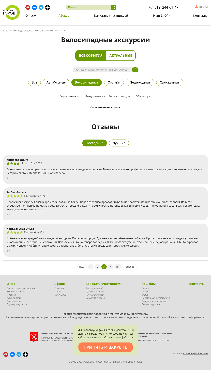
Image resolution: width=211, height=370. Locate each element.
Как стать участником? (111, 15)
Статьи (145, 288)
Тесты (144, 291)
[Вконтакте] (34, 7)
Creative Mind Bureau (195, 353)
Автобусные (56, 82)
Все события (91, 55)
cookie (111, 330)
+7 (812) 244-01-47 (163, 7)
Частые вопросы (95, 294)
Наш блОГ (161, 15)
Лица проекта (14, 297)
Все (34, 82)
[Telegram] (41, 7)
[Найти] (113, 7)
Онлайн (114, 82)
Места (57, 291)
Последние (94, 143)
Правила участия (95, 291)
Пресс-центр (13, 301)
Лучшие (119, 143)
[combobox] (96, 96)
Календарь (60, 294)
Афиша (64, 15)
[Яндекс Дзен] (47, 7)
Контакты (200, 15)
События (59, 288)
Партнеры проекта (17, 304)
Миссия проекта (15, 291)
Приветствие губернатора (21, 288)
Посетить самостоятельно (155, 297)
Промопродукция (150, 304)
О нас (29, 15)
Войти (203, 7)
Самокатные (170, 82)
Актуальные (120, 55)
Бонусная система (95, 297)
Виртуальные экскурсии (154, 301)
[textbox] (96, 96)
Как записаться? (94, 288)
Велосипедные (86, 82)
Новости (11, 294)
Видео (144, 294)
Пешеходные (140, 82)
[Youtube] (27, 7)
